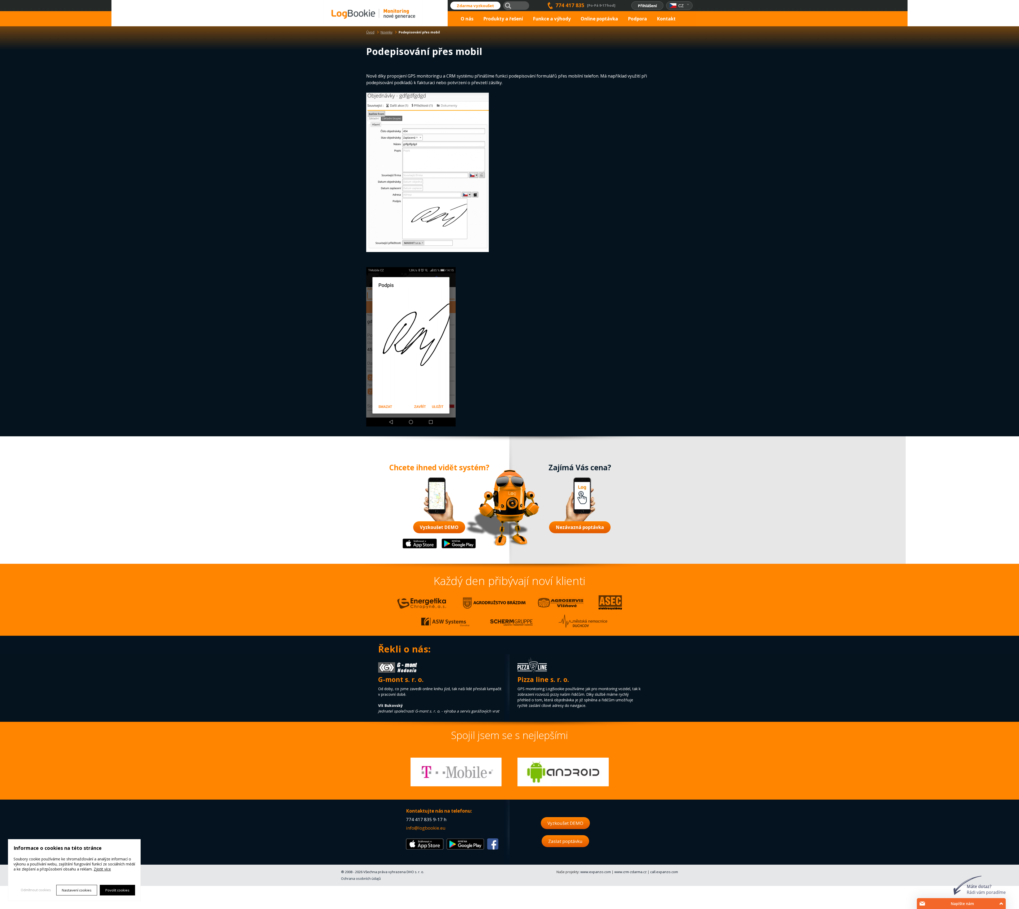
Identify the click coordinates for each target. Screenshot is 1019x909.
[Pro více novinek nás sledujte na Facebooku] (492, 848)
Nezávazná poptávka (580, 527)
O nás (467, 19)
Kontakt (666, 19)
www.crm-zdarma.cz (630, 871)
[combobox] (679, 5)
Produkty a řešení (503, 19)
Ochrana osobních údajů (361, 878)
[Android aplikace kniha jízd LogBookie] (459, 547)
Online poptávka (599, 19)
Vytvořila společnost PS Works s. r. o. (44, 897)
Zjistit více (102, 869)
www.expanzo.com (595, 871)
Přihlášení (647, 5)
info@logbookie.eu (426, 828)
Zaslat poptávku (565, 841)
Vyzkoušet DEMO (439, 527)
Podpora (637, 19)
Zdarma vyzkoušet (475, 5)
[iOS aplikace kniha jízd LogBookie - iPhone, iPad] (420, 547)
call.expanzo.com (664, 871)
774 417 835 (569, 5)
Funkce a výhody (552, 19)
